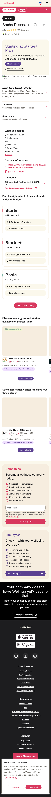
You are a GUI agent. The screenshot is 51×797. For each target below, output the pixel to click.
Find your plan (14, 573)
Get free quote (25, 521)
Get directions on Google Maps (19, 188)
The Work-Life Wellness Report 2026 (26, 716)
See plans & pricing (25, 305)
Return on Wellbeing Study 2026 (25, 712)
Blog (25, 708)
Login (22, 10)
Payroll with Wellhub (25, 679)
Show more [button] (8, 155)
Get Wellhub (9, 10)
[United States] (40, 3)
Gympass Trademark (25, 727)
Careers (25, 720)
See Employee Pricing (25, 687)
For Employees (26, 671)
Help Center (25, 741)
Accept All (34, 787)
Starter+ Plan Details (15, 69)
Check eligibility (13, 64)
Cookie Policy (11, 778)
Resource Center (25, 704)
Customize (16, 787)
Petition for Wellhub (25, 744)
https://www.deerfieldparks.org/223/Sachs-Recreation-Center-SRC (27, 166)
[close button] (47, 10)
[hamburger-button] (47, 3)
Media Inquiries (25, 748)
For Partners (25, 683)
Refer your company (24, 615)
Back (10, 18)
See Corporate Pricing (26, 691)
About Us (25, 723)
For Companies (25, 675)
